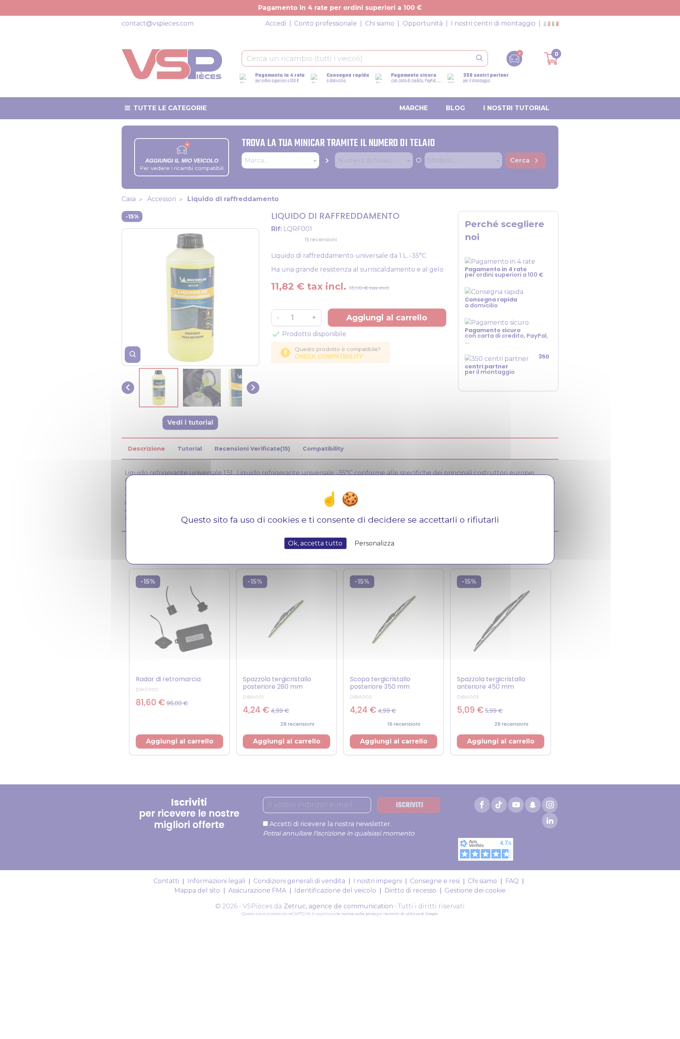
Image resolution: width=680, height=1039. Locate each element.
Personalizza (374, 543)
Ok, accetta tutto (315, 543)
